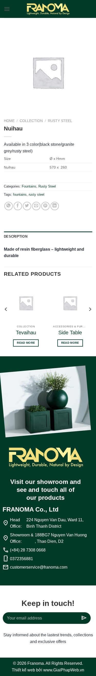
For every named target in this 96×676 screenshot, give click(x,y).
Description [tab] (15, 236)
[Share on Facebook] (18, 206)
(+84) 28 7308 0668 (28, 550)
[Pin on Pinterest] (45, 206)
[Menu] (7, 9)
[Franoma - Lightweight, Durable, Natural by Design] (48, 9)
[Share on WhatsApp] (8, 206)
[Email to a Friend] (36, 206)
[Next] (89, 319)
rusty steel (36, 194)
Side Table (70, 332)
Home (9, 121)
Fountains (29, 186)
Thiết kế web (23, 670)
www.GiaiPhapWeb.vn (63, 670)
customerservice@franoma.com (38, 567)
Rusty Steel (60, 121)
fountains (20, 194)
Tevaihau (26, 332)
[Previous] (6, 319)
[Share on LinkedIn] (54, 206)
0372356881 (21, 559)
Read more (26, 342)
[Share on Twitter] (27, 206)
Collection (31, 121)
